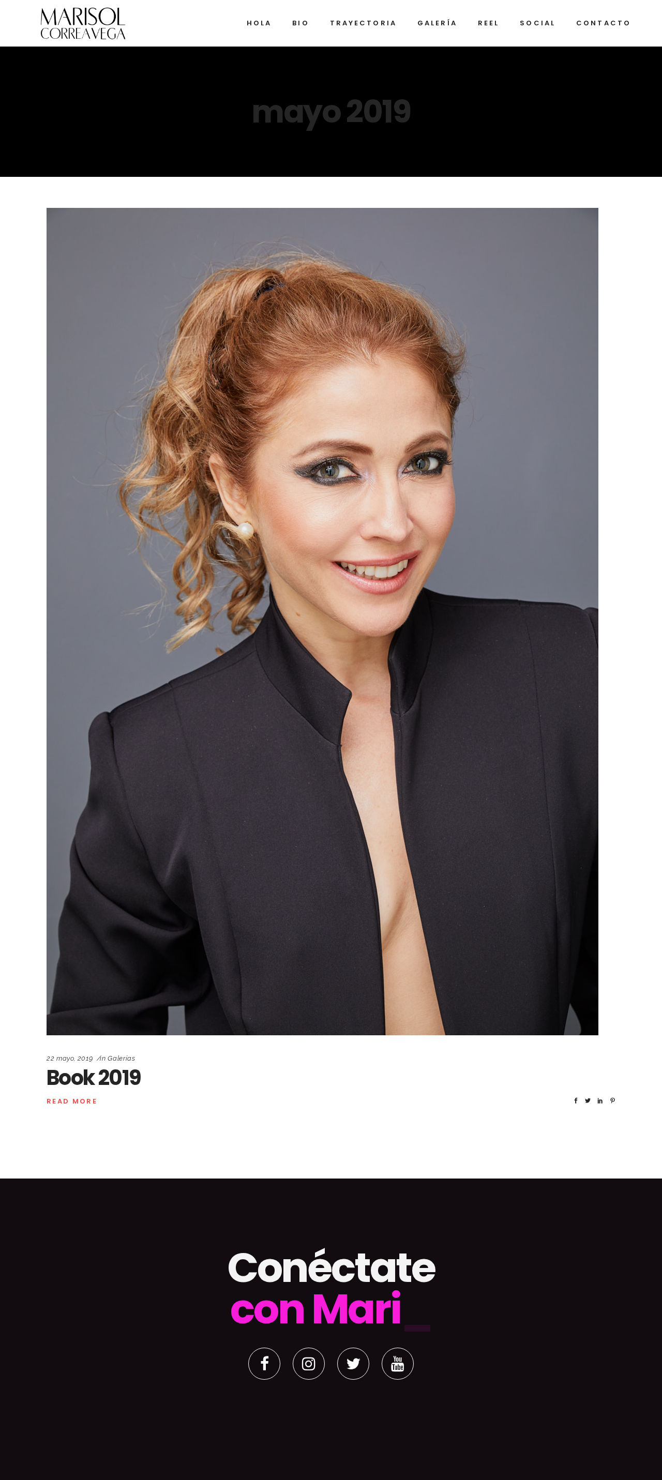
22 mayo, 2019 (70, 1058)
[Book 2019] (322, 621)
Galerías (121, 1058)
